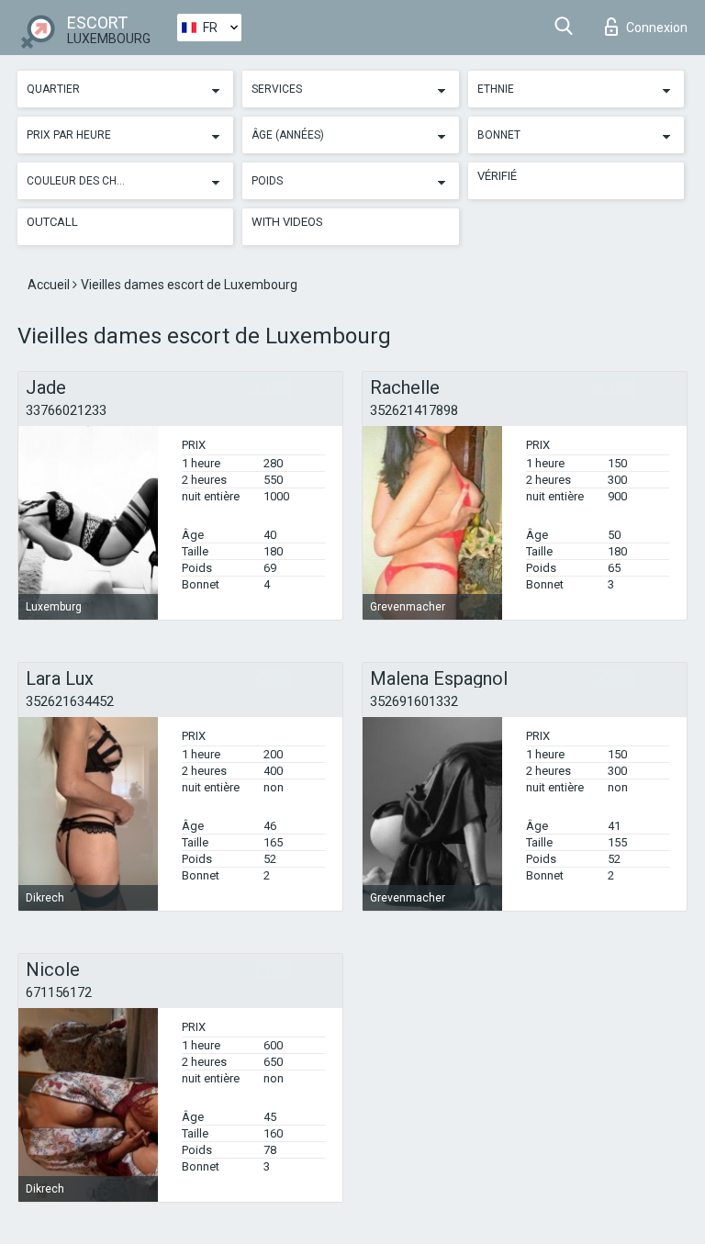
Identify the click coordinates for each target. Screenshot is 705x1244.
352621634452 (70, 701)
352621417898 (414, 410)
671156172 (59, 992)
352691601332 (414, 701)
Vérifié (497, 176)
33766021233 (66, 410)
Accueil (50, 284)
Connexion (657, 27)
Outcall (52, 222)
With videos (287, 222)
